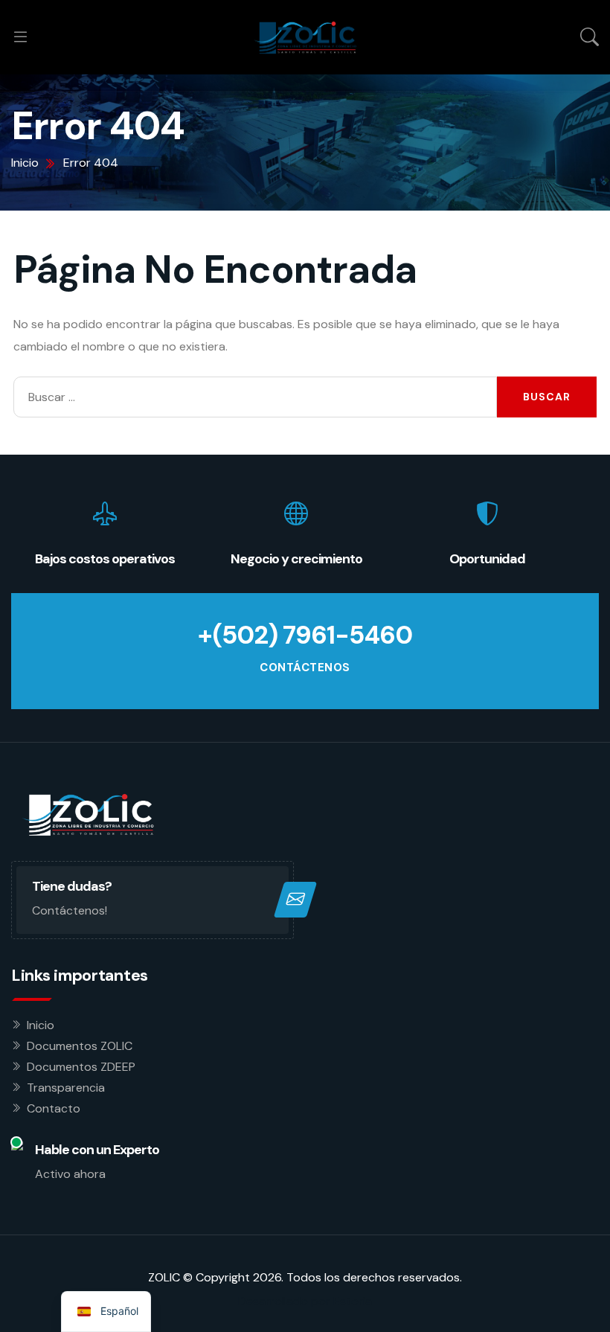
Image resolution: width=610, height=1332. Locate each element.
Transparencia (66, 1087)
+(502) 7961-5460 (305, 635)
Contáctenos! (69, 910)
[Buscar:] (255, 397)
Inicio (40, 1025)
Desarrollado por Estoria (305, 1301)
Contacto (53, 1108)
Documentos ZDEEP (81, 1067)
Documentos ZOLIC (79, 1046)
